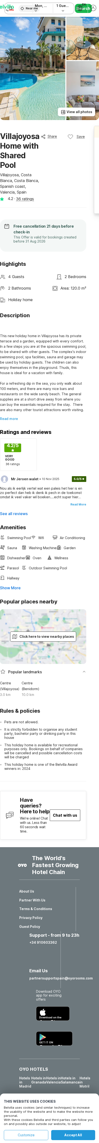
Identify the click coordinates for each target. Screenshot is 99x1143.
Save (81, 136)
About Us (26, 891)
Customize (26, 1135)
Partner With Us (32, 900)
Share (52, 136)
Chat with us (65, 815)
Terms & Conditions (35, 909)
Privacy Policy (31, 918)
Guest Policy (29, 927)
